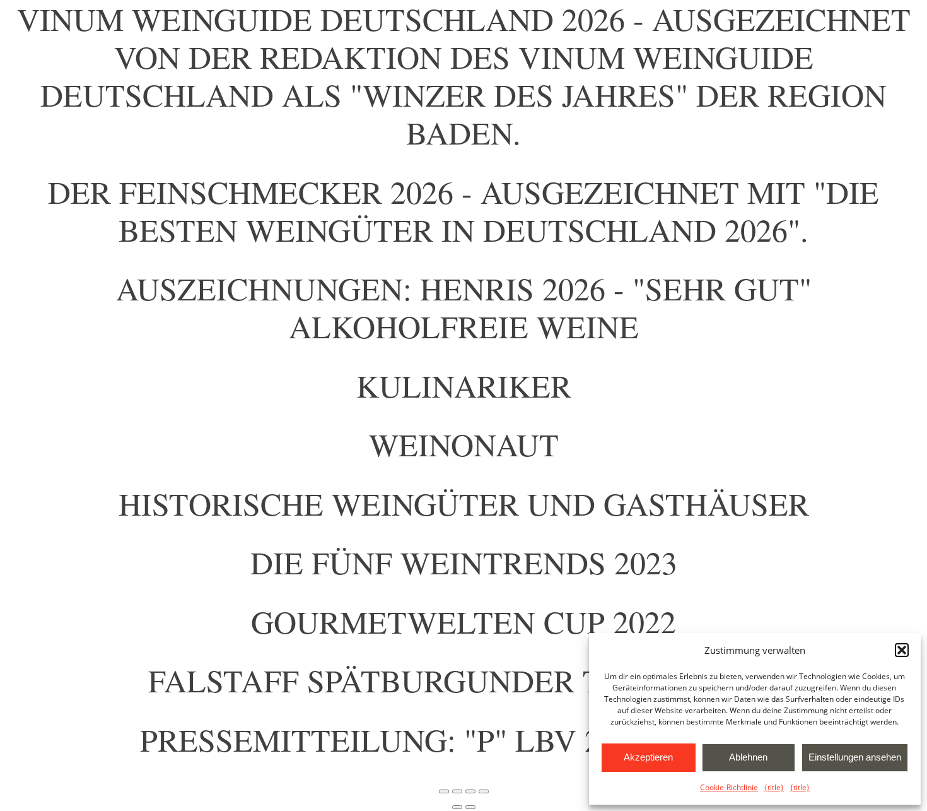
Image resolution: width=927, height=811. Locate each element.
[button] (901, 650)
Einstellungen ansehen (854, 757)
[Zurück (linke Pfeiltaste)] (457, 807)
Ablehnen (748, 757)
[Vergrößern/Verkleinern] (444, 791)
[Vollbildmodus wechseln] (457, 791)
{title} (774, 787)
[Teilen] (470, 791)
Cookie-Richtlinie (729, 787)
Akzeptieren (648, 757)
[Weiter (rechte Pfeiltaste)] (470, 807)
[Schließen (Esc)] (484, 791)
